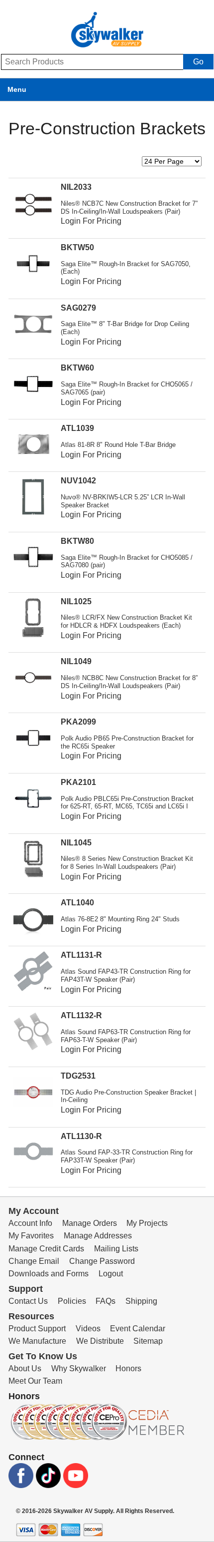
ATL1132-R (81, 1015)
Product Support (37, 1328)
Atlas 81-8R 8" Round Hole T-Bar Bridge (118, 444)
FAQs (105, 1301)
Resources (31, 1316)
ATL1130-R (81, 1136)
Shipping (141, 1301)
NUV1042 (78, 480)
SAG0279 (78, 308)
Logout (111, 1273)
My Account (33, 1211)
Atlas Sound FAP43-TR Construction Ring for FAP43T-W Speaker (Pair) (126, 975)
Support (25, 1289)
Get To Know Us (42, 1356)
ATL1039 (77, 428)
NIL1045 (76, 842)
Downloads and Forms (48, 1273)
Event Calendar (137, 1328)
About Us (24, 1368)
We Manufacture (37, 1341)
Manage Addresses (98, 1235)
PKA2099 (78, 722)
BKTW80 (77, 541)
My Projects (147, 1223)
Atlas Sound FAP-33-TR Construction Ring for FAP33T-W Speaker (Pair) (127, 1156)
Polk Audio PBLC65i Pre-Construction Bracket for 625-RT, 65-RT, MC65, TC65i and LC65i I (127, 802)
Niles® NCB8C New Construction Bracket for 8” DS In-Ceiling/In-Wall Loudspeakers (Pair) (129, 682)
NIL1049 (76, 661)
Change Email (33, 1261)
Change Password (102, 1261)
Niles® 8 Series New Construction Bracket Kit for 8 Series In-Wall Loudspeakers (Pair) (127, 862)
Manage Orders (89, 1223)
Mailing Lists (116, 1248)
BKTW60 (77, 368)
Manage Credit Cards (46, 1248)
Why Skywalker (78, 1368)
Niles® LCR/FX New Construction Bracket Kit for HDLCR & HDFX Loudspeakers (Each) (126, 621)
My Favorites (31, 1235)
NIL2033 (76, 187)
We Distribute (100, 1341)
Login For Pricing (91, 221)
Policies (72, 1301)
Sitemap (148, 1341)
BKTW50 (77, 247)
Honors (128, 1368)
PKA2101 (78, 782)
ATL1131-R (81, 955)
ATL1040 (77, 902)
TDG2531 (78, 1076)
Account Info (30, 1223)
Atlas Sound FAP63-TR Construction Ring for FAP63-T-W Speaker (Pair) (126, 1036)
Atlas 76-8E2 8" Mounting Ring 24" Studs (120, 919)
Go (198, 61)
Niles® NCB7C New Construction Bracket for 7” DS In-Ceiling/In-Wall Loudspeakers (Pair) (129, 207)
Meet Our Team (35, 1381)
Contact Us (28, 1301)
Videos (88, 1328)
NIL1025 (76, 601)
